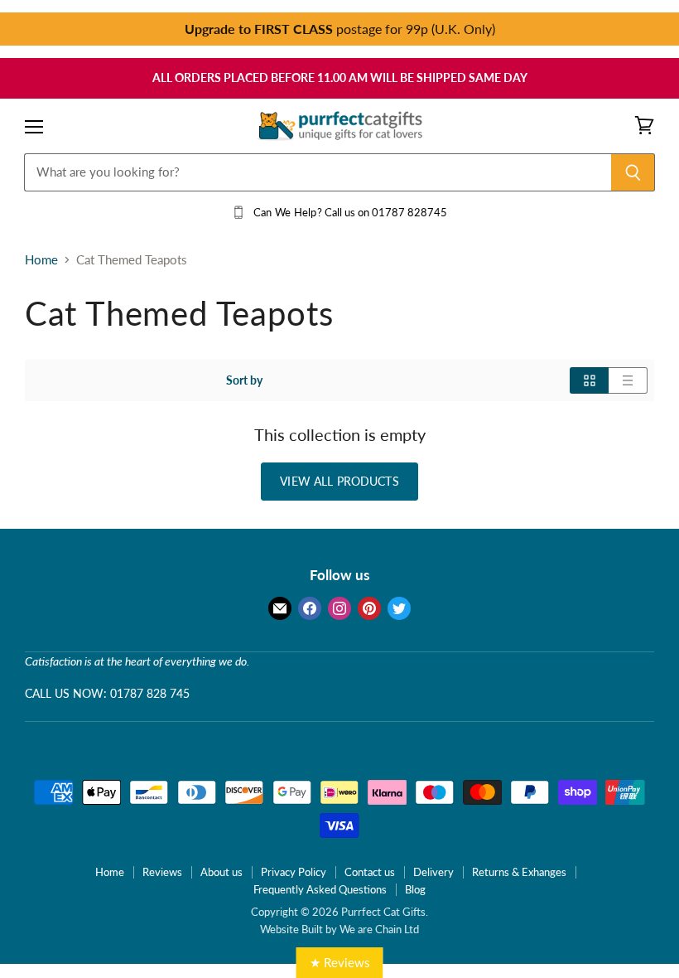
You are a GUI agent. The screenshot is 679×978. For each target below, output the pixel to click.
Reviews (162, 872)
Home (41, 260)
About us (221, 872)
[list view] (628, 380)
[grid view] (589, 380)
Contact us (369, 872)
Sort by (244, 380)
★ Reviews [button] (340, 962)
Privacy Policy (293, 872)
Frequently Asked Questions (320, 889)
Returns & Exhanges (519, 872)
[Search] (633, 172)
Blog (415, 889)
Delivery (433, 872)
